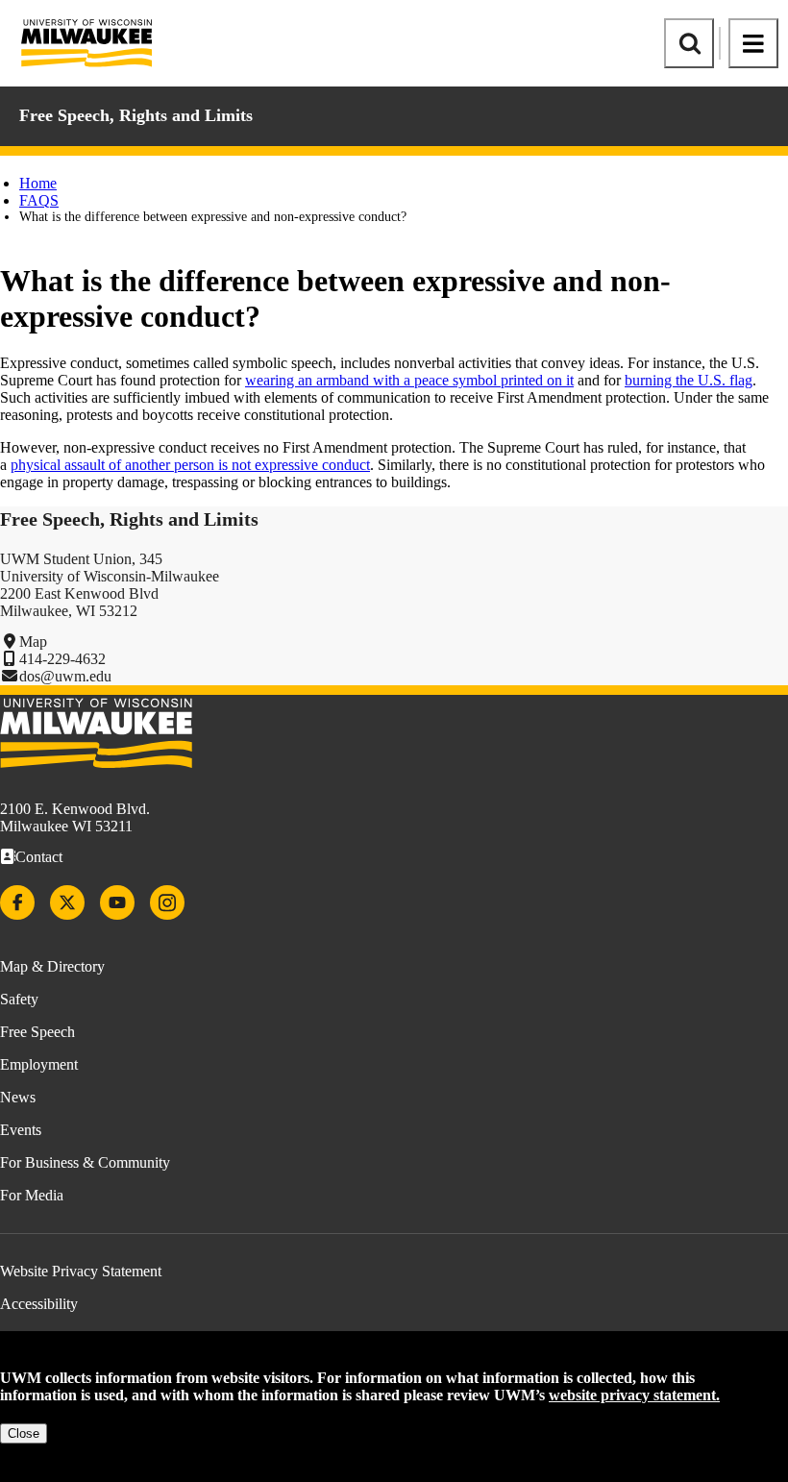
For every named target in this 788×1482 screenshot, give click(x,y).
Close (23, 1433)
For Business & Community (85, 1162)
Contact (38, 857)
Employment (39, 1064)
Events (20, 1130)
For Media (31, 1195)
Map (33, 641)
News (18, 1097)
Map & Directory (52, 966)
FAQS (39, 200)
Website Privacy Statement (80, 1271)
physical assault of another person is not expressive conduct (190, 465)
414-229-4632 (62, 659)
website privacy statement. (634, 1395)
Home (38, 183)
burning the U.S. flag (688, 380)
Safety (19, 999)
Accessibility (39, 1304)
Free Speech (37, 1032)
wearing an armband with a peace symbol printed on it (409, 380)
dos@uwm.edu (65, 676)
